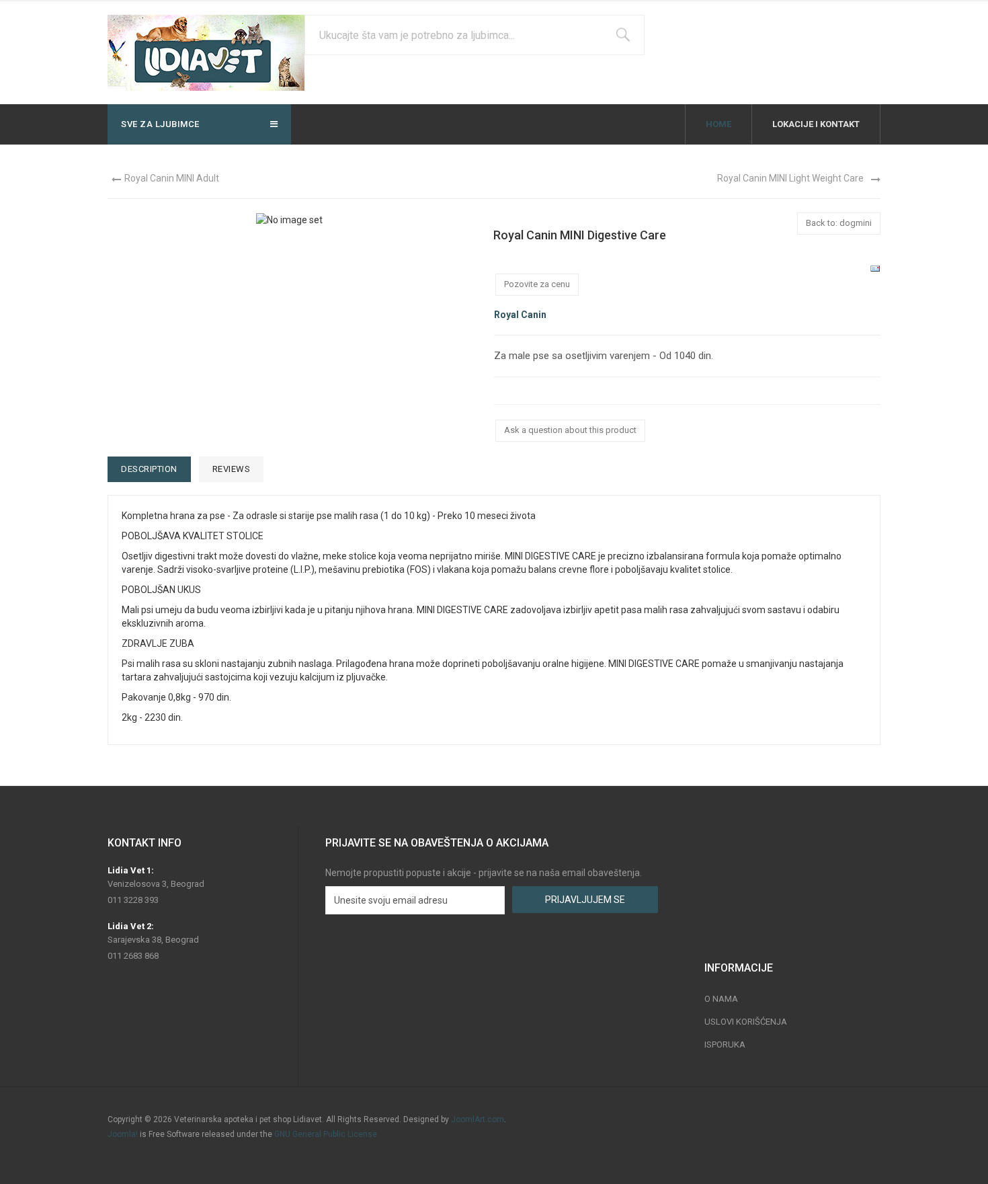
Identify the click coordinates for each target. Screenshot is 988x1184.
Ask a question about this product (570, 430)
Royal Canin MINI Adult (171, 178)
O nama (721, 999)
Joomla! (123, 1134)
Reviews (231, 469)
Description (149, 469)
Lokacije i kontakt (816, 124)
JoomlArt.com (477, 1119)
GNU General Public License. (326, 1134)
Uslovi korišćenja (745, 1022)
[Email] (875, 268)
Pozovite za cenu (537, 284)
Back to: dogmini (839, 223)
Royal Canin (520, 314)
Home (718, 124)
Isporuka (724, 1044)
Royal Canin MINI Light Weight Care (790, 178)
